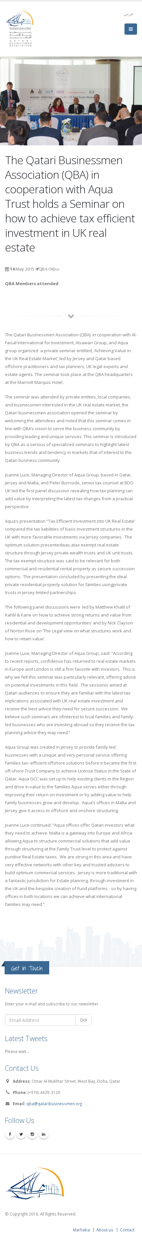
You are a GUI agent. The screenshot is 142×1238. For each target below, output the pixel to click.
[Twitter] (21, 1134)
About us (104, 1229)
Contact (127, 1229)
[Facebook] (10, 1134)
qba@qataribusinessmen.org (54, 1103)
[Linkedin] (44, 1134)
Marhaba (81, 1229)
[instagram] (32, 1134)
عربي (129, 14)
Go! (83, 1020)
